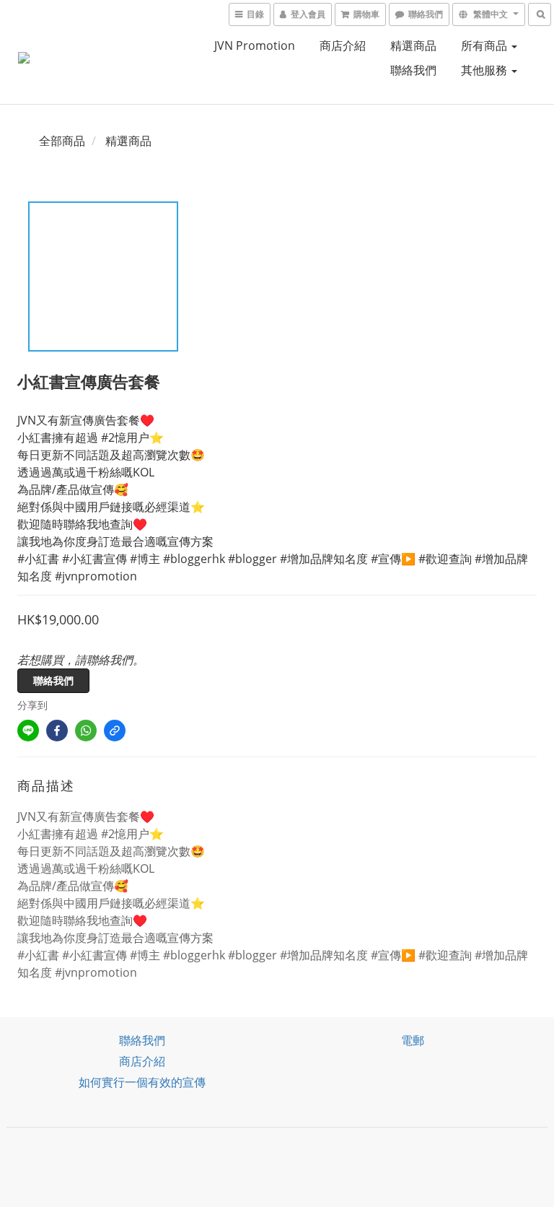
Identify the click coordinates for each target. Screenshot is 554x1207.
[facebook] (57, 730)
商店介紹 (343, 45)
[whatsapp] (86, 730)
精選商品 (413, 45)
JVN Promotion (254, 45)
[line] (28, 730)
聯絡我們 (413, 70)
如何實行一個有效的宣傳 (142, 1082)
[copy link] (115, 730)
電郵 (412, 1040)
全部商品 (62, 141)
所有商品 (485, 45)
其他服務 (485, 70)
